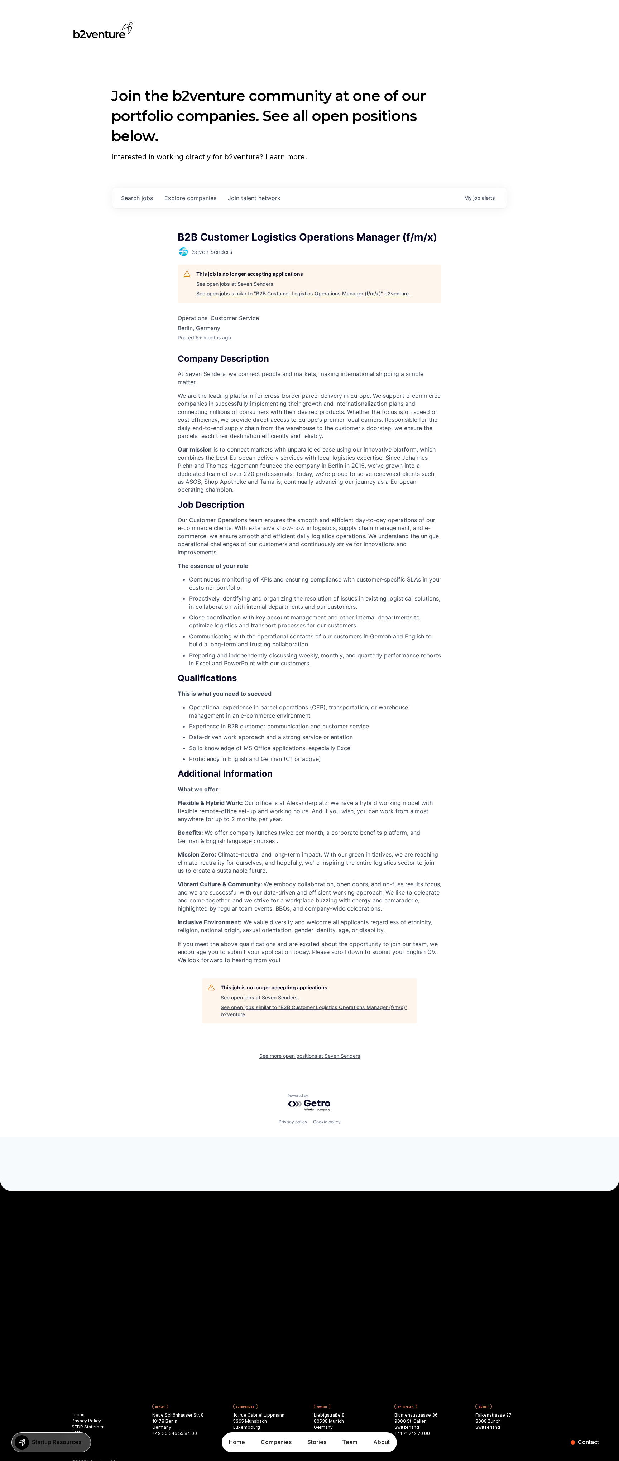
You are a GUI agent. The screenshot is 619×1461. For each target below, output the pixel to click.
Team (350, 1442)
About (381, 1442)
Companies (276, 1442)
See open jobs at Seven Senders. (235, 284)
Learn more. (286, 157)
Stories (316, 1442)
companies (190, 198)
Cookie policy (327, 1121)
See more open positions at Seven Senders (309, 1056)
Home (237, 1442)
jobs (137, 198)
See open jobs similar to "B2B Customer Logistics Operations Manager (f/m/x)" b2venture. (303, 293)
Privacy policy (293, 1121)
